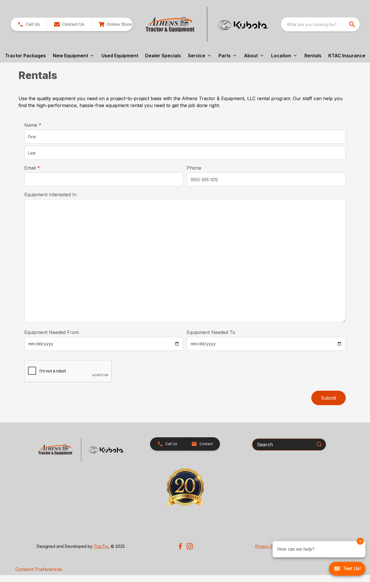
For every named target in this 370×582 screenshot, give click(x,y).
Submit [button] (328, 398)
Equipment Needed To (211, 332)
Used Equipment (119, 55)
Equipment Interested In (50, 194)
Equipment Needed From (51, 332)
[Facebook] (180, 546)
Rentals (312, 55)
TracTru (101, 546)
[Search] (319, 444)
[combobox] (320, 24)
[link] (115, 24)
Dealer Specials (163, 55)
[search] (353, 24)
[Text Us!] (347, 569)
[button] (29, 24)
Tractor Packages (25, 55)
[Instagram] (189, 546)
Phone (194, 168)
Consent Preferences (38, 569)
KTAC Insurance (346, 55)
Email (41, 168)
